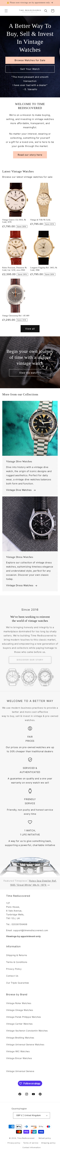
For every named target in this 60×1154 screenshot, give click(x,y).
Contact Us (12, 975)
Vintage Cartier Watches (19, 1023)
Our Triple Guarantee (17, 982)
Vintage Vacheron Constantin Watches (27, 1030)
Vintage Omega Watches (19, 1010)
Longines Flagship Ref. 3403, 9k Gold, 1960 (43, 269)
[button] (6, 10)
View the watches (30, 372)
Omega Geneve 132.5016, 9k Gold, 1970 (14, 221)
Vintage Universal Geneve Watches (25, 1044)
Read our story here (30, 154)
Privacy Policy (14, 969)
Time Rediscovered (25, 1138)
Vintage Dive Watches (19, 490)
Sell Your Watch (30, 69)
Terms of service (30, 1143)
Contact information (31, 1147)
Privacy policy (14, 1143)
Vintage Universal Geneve (20, 1071)
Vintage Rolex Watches (18, 1003)
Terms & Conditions (16, 962)
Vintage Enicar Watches (19, 1058)
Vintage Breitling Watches (20, 1037)
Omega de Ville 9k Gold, (40, 220)
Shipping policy (48, 1143)
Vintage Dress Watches (19, 585)
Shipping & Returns (16, 955)
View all (30, 328)
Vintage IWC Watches (18, 1051)
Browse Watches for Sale (30, 60)
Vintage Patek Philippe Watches (23, 1017)
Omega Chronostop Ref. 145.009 (15, 316)
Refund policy (45, 1138)
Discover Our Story (30, 660)
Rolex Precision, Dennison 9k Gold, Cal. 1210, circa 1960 (14, 269)
